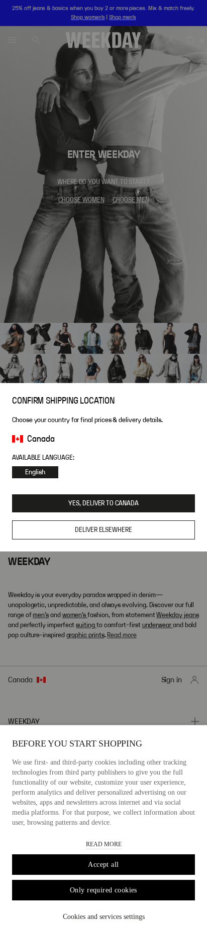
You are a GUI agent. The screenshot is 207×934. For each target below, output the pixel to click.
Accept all (103, 864)
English (35, 472)
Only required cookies (103, 890)
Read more (104, 844)
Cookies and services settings (104, 916)
